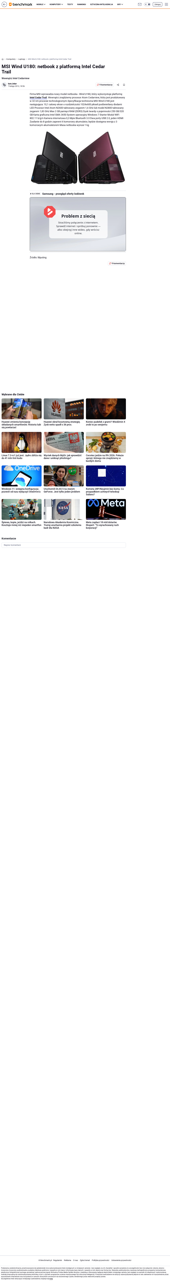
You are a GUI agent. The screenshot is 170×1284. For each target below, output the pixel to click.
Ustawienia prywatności (120, 1260)
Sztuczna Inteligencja (101, 4)
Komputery (55, 4)
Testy (70, 4)
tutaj (51, 1279)
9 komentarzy (105, 84)
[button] (147, 4)
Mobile (40, 4)
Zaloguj (157, 4)
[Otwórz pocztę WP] (140, 4)
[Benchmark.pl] (23, 4)
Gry (119, 4)
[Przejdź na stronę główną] (4, 6)
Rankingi (81, 4)
